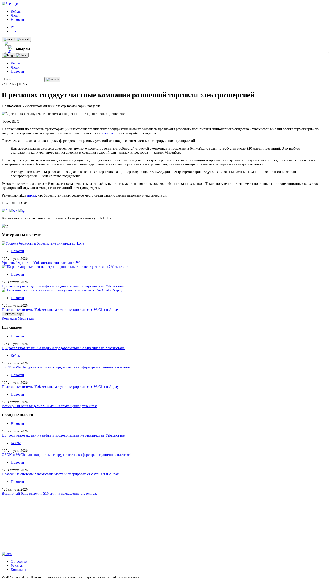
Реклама (17, 565)
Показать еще (13, 314)
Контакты (9, 318)
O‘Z (14, 31)
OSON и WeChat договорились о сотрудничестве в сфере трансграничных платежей (67, 367)
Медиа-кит (26, 318)
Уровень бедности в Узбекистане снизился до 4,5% (41, 263)
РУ (13, 27)
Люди (15, 15)
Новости (17, 19)
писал (31, 195)
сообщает (109, 133)
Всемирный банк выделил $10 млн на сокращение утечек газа (49, 406)
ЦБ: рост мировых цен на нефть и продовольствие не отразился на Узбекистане (63, 286)
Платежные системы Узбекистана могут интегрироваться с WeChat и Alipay (60, 309)
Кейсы (16, 11)
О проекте (19, 561)
